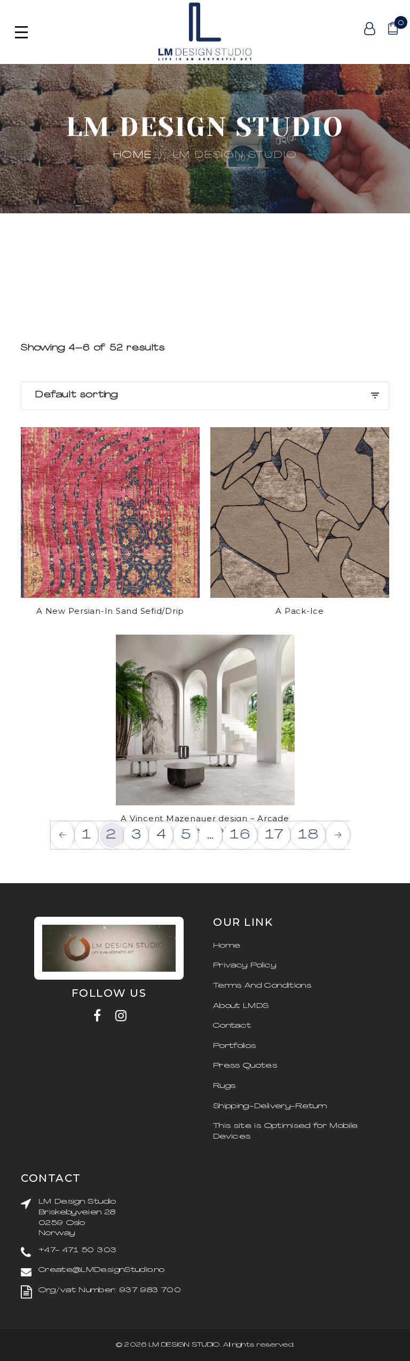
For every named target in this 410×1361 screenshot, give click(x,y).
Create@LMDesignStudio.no (101, 1270)
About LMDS (241, 1006)
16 (240, 835)
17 (275, 835)
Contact (232, 1026)
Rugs (224, 1086)
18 (308, 835)
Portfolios (234, 1046)
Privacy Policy (244, 966)
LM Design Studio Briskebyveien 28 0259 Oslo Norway (77, 1217)
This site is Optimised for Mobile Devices (285, 1131)
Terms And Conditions (262, 986)
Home (133, 155)
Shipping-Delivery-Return (270, 1106)
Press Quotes (245, 1066)
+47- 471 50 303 (77, 1250)
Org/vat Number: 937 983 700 (109, 1290)
